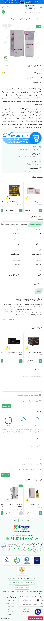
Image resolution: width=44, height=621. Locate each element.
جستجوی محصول (10, 603)
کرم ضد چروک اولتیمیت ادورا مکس (15, 353)
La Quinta (39, 69)
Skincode (39, 205)
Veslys (40, 357)
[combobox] (23, 12)
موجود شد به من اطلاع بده (35, 618)
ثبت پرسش (6, 406)
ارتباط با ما (14, 520)
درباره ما (22, 520)
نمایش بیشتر (7, 319)
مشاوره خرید (11, 606)
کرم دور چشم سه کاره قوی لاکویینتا (15, 505)
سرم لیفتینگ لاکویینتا (36, 504)
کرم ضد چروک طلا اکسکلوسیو (14, 202)
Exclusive (19, 205)
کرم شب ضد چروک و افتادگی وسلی (35, 353)
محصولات (30, 520)
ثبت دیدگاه (5, 474)
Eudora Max (19, 357)
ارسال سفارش (10, 612)
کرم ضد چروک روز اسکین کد (35, 202)
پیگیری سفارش (10, 614)
